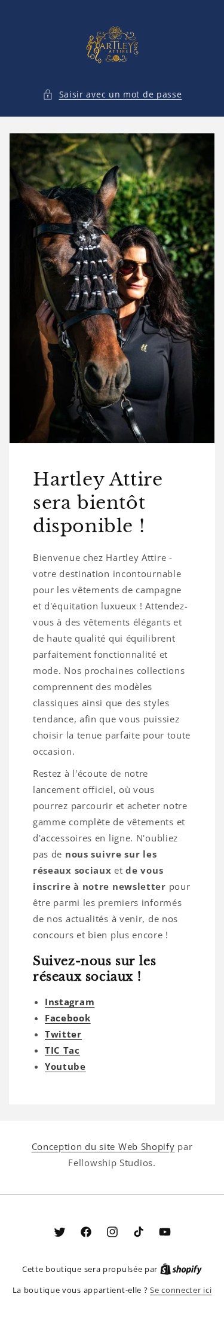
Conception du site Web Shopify (103, 1146)
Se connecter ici (180, 1290)
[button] (112, 94)
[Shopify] (181, 1269)
